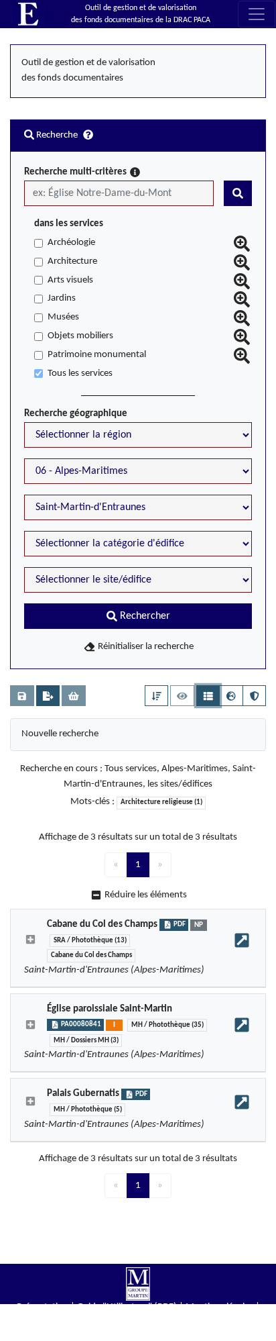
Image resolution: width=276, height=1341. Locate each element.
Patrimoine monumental (97, 355)
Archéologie (71, 243)
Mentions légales (219, 1307)
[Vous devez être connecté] (22, 695)
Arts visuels (70, 280)
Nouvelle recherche (59, 734)
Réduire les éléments (146, 895)
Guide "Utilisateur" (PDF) (127, 1307)
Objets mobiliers (80, 336)
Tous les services (80, 373)
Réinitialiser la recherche (145, 647)
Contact (138, 1320)
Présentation (42, 1307)
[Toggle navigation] (256, 14)
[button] (157, 695)
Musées (63, 317)
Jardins (62, 298)
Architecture (72, 261)
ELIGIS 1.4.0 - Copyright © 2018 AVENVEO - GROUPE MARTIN (138, 1334)
